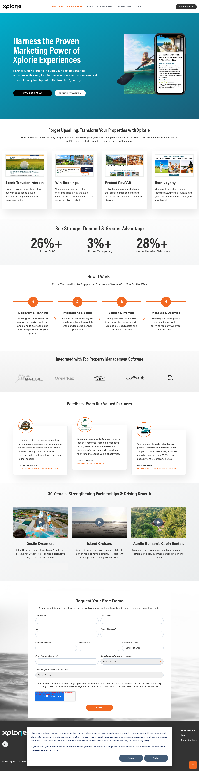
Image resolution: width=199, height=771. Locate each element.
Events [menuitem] (184, 735)
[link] (12, 6)
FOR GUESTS (124, 6)
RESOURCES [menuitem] (188, 730)
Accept (131, 758)
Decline (156, 758)
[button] (193, 765)
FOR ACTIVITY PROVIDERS (100, 6)
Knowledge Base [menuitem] (189, 740)
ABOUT (139, 6)
